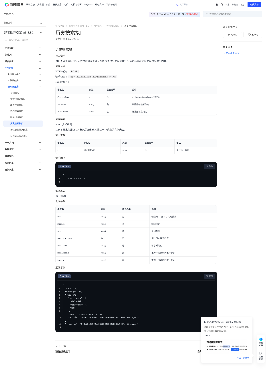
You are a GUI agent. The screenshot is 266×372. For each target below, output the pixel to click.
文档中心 (9, 14)
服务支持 (99, 4)
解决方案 (57, 4)
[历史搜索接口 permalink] (78, 49)
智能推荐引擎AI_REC (19, 32)
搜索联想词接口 (17, 99)
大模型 (40, 4)
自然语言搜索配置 (19, 130)
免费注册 (254, 4)
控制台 (235, 4)
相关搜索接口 (16, 105)
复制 (211, 166)
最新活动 (30, 4)
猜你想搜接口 (16, 117)
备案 (228, 4)
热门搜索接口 (16, 111)
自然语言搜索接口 (19, 136)
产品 (48, 4)
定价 (66, 4)
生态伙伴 (88, 4)
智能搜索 (14, 93)
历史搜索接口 (16, 123)
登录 (242, 5)
